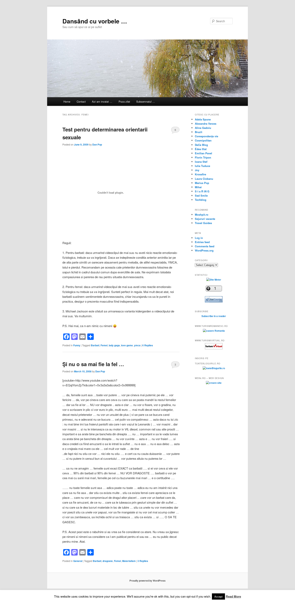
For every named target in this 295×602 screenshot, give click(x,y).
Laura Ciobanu (204, 179)
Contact (81, 101)
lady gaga (114, 345)
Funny (76, 345)
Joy (197, 170)
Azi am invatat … (102, 101)
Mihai (198, 187)
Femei (104, 345)
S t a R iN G (202, 191)
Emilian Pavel (203, 153)
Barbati (95, 345)
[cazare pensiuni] (214, 348)
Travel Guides (203, 223)
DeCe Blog (201, 145)
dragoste (108, 561)
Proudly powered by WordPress (147, 580)
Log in (199, 238)
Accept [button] (218, 596)
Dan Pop (97, 144)
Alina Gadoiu (203, 128)
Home (66, 101)
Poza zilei (124, 101)
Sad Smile (201, 195)
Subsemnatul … (145, 101)
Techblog (200, 200)
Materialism (129, 561)
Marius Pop (202, 183)
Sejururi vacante (205, 219)
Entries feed (202, 242)
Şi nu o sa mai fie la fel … (93, 364)
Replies (147, 345)
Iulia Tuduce (202, 166)
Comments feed (204, 246)
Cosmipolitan (203, 140)
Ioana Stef (201, 162)
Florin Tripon (203, 157)
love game (127, 345)
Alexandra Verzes (205, 123)
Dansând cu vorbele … (94, 21)
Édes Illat (200, 149)
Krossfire (200, 174)
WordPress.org (204, 250)
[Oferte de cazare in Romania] (214, 330)
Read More (233, 596)
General (77, 561)
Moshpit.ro (201, 214)
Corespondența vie (206, 136)
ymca (137, 345)
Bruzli (198, 132)
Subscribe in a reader (213, 316)
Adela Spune (203, 119)
